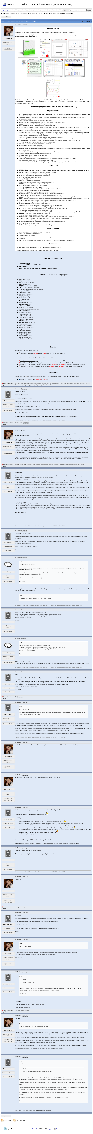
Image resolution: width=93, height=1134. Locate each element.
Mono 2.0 (28, 268)
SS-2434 (21, 124)
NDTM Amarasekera (55, 383)
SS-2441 (21, 193)
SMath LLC (35, 1129)
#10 (16, 702)
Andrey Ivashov (8, 38)
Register (8, 10)
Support (58, 1129)
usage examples (40, 101)
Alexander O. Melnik (8, 924)
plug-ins (47, 101)
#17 (16, 939)
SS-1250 (21, 217)
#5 (15, 530)
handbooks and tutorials (25, 103)
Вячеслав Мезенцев (29, 383)
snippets (70, 101)
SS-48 (20, 117)
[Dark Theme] (8, 1128)
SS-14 (20, 140)
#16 (16, 912)
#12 (16, 774)
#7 (15, 610)
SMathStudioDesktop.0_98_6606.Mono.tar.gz (29, 247)
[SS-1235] (27, 661)
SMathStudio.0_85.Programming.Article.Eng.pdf (33, 366)
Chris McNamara (8, 543)
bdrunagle (33, 385)
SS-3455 (25, 217)
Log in (3, 10)
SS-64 (20, 198)
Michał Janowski (8, 684)
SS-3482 (21, 197)
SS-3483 (21, 203)
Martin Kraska (46, 385)
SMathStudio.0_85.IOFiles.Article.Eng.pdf (31, 363)
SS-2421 (21, 192)
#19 (16, 1015)
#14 (16, 848)
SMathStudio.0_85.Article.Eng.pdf (29, 361)
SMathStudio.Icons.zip (26, 379)
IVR (42, 383)
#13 (16, 807)
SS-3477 (21, 169)
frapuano (75, 464)
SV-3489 (21, 190)
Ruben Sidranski (8, 819)
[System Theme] (12, 1128)
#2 (15, 389)
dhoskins (50, 464)
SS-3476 (21, 221)
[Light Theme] (5, 1128)
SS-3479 (21, 195)
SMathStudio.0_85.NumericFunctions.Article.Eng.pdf (34, 364)
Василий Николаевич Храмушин (76, 383)
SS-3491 (21, 218)
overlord (8, 622)
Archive (40, 14)
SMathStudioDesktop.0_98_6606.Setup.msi (28, 250)
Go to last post (88, 21)
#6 (15, 557)
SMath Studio (15, 14)
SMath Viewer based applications (59, 101)
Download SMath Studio (28, 14)
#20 (16, 1056)
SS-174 (20, 114)
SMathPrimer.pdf (25, 353)
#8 (15, 638)
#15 (16, 876)
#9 (15, 672)
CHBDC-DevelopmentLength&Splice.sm (27, 928)
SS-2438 (21, 205)
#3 (15, 428)
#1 (15, 24)
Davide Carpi (8, 572)
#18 (16, 972)
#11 (16, 742)
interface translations (79, 101)
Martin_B (17, 907)
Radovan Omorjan (19, 385)
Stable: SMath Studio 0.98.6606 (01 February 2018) (58, 14)
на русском (50, 1129)
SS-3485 (21, 200)
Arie (16, 383)
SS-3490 (21, 175)
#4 (15, 470)
